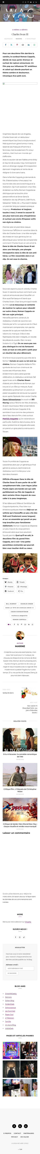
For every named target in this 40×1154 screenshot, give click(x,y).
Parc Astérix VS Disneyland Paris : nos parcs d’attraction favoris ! (29, 709)
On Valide (24, 1137)
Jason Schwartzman (19, 611)
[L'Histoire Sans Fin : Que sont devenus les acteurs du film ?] (28, 1069)
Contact (17, 1133)
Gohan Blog (9, 1001)
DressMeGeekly (11, 994)
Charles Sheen (27, 604)
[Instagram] (26, 1126)
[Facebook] (6, 44)
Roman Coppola (19, 619)
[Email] (23, 44)
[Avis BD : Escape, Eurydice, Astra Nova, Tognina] (11, 1088)
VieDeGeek (9, 1028)
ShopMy (28, 922)
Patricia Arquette (10, 419)
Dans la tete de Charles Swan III (19, 608)
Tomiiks (8, 1021)
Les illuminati (10, 1011)
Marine (19, 39)
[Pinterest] (17, 44)
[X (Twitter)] (20, 1126)
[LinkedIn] (29, 44)
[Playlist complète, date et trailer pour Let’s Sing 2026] (11, 1051)
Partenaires (29, 1133)
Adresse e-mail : (12, 965)
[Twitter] (11, 44)
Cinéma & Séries (20, 30)
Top (20, 1149)
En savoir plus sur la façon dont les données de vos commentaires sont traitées (19, 899)
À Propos (7, 1133)
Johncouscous (10, 1008)
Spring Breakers (8, 693)
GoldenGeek (9, 1004)
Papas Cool (9, 1014)
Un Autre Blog (10, 1025)
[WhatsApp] (34, 44)
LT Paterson (9, 1018)
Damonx (8, 997)
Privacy (14, 1137)
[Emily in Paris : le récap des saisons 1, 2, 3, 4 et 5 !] (28, 1051)
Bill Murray (11, 604)
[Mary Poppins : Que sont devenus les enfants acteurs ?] (28, 1088)
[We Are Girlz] (20, 13)
